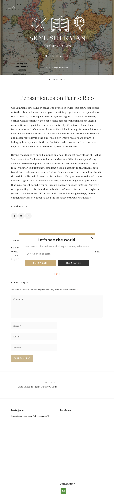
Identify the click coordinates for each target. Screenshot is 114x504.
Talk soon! (40, 263)
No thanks (73, 263)
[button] (57, 240)
